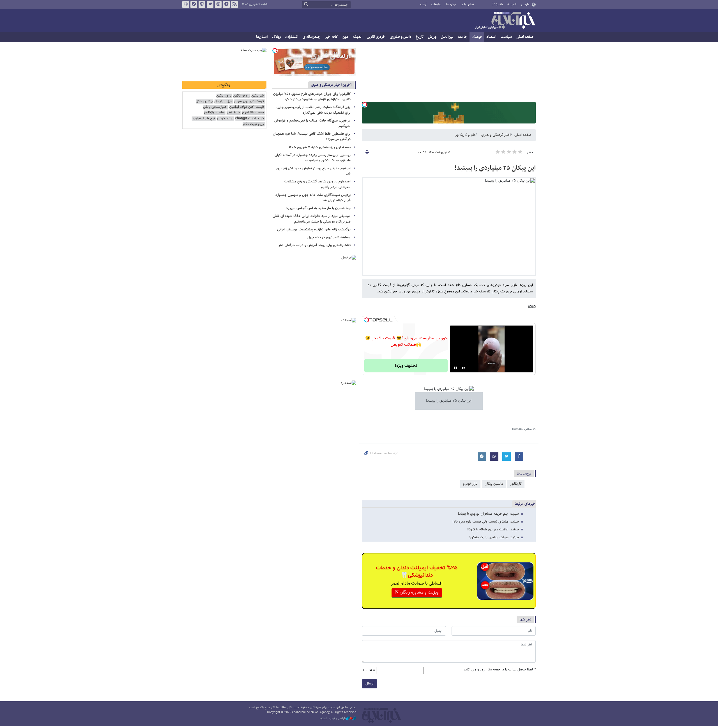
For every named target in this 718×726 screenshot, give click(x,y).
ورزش (432, 37)
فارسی (525, 4)
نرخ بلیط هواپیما (203, 118)
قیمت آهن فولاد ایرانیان (246, 107)
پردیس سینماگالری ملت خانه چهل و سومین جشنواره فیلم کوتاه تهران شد (313, 197)
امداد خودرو (225, 118)
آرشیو (423, 4)
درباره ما (451, 4)
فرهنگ (477, 37)
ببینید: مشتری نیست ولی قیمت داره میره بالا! (485, 522)
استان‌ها (262, 37)
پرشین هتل (204, 101)
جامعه (462, 37)
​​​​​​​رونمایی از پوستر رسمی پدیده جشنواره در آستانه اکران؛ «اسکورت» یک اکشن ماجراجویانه (312, 157)
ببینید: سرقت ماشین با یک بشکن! (494, 537)
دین (345, 37)
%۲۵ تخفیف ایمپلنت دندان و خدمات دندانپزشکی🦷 (416, 572)
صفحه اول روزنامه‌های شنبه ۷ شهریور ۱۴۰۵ (320, 147)
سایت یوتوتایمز (214, 112)
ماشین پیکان (494, 484)
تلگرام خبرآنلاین (226, 4)
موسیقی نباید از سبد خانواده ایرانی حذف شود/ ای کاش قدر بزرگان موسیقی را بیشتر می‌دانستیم (312, 218)
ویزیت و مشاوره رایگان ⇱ (417, 592)
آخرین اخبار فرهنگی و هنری (331, 85)
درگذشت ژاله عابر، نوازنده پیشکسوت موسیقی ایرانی (314, 229)
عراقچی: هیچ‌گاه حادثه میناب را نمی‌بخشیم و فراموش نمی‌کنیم (312, 123)
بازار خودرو (470, 484)
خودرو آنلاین (376, 37)
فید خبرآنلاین (234, 4)
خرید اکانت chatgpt (249, 118)
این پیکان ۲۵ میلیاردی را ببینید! (495, 168)
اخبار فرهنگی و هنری (496, 135)
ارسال (369, 683)
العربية (512, 4)
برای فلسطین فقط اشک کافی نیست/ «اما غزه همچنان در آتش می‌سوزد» (312, 136)
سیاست (506, 37)
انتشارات (291, 37)
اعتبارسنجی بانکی (215, 107)
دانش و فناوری (400, 37)
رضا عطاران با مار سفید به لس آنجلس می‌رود (318, 208)
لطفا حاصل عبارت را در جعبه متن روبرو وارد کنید (500, 669)
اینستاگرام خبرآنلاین (218, 4)
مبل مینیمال (223, 101)
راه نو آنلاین (241, 96)
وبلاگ (276, 37)
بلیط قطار (233, 112)
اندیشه (357, 37)
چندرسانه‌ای (311, 37)
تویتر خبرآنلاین (210, 4)
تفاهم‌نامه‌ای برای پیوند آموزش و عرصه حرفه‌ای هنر (315, 245)
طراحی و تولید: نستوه (333, 718)
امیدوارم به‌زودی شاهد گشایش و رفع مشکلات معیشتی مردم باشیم (317, 184)
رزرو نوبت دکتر (253, 124)
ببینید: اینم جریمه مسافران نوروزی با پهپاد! (488, 514)
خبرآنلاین (505, 21)
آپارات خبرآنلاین (202, 4)
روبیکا (185, 4)
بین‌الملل (447, 37)
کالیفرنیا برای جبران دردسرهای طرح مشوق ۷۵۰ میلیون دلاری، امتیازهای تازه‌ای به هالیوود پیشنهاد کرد (312, 96)
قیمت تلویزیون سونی (249, 101)
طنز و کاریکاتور (465, 135)
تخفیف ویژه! (406, 365)
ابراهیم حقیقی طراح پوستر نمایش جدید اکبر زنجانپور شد (313, 171)
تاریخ (420, 37)
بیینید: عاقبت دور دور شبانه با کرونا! (493, 529)
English (497, 4)
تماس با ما (467, 4)
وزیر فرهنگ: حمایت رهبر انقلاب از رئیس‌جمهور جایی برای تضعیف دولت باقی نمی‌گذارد (314, 109)
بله (193, 4)
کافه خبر (331, 37)
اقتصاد (491, 37)
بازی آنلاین (223, 96)
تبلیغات (436, 4)
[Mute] (463, 368)
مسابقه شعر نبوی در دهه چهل (329, 237)
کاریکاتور (516, 484)
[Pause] (455, 368)
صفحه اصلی (524, 37)
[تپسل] (364, 104)
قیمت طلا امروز (252, 112)
